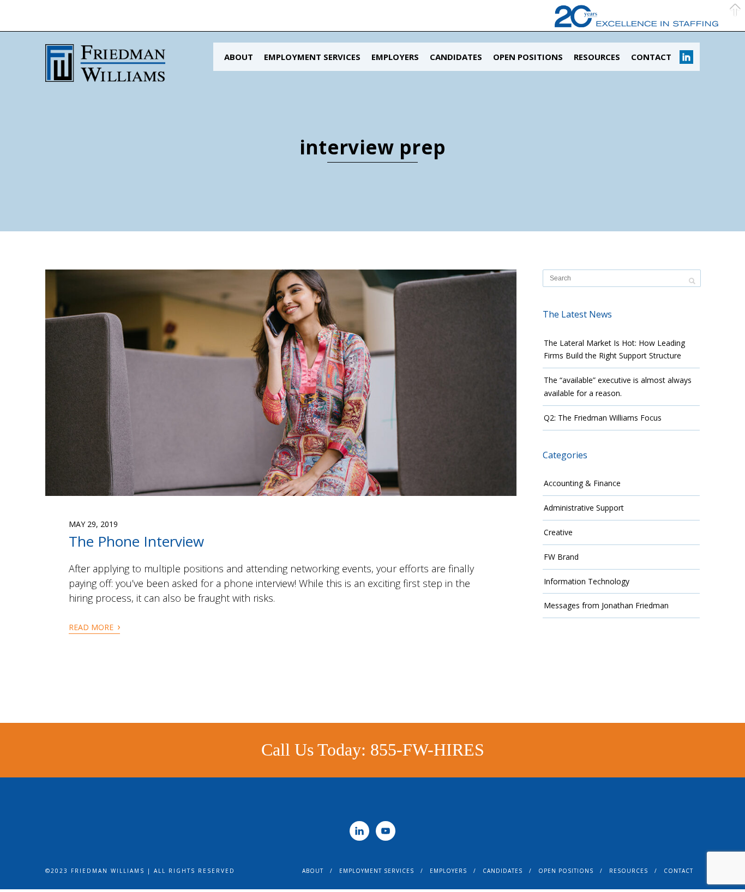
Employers (395, 56)
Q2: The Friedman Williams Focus (603, 417)
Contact (651, 56)
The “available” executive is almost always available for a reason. (618, 386)
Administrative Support (584, 507)
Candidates (456, 56)
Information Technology (586, 581)
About (238, 56)
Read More (94, 626)
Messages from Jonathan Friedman (606, 605)
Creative (558, 532)
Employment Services (312, 56)
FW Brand (561, 557)
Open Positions (528, 56)
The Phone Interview (136, 541)
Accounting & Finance (582, 483)
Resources (597, 56)
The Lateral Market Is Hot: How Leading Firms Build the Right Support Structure (614, 349)
